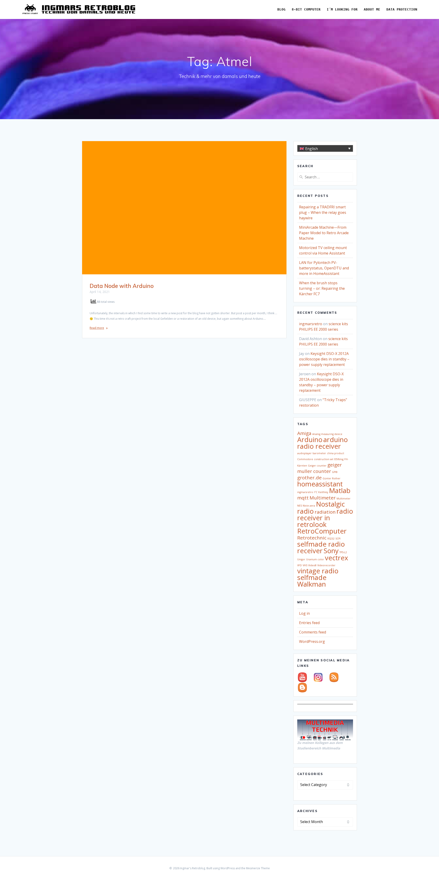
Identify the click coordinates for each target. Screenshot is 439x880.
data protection (401, 9)
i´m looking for (342, 9)
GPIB (334, 472)
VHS (305, 565)
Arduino (309, 439)
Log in (304, 613)
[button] (325, 148)
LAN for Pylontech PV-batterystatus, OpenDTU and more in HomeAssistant (324, 268)
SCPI (337, 538)
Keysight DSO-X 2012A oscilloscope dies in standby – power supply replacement (324, 359)
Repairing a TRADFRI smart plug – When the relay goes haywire (322, 212)
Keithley (323, 492)
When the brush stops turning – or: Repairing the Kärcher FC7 (322, 288)
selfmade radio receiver (321, 547)
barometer (319, 453)
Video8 (312, 565)
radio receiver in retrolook (325, 518)
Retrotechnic (312, 537)
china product (335, 453)
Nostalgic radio (321, 507)
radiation (325, 512)
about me (372, 9)
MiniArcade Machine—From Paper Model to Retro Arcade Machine (324, 233)
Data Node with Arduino (122, 285)
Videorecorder (326, 565)
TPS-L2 (343, 552)
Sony (331, 550)
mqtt (303, 497)
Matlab (340, 490)
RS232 (331, 538)
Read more (97, 328)
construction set (323, 459)
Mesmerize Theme (258, 868)
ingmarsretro (310, 323)
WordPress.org (312, 641)
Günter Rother (331, 478)
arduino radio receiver (322, 443)
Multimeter (323, 497)
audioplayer (304, 453)
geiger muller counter (319, 467)
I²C (315, 492)
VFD (299, 565)
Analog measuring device (327, 434)
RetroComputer (322, 531)
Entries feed (309, 622)
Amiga (304, 433)
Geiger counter (317, 465)
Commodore (305, 459)
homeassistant (320, 483)
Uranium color (315, 559)
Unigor (301, 559)
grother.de (309, 477)
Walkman (311, 584)
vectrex (336, 557)
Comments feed (312, 632)
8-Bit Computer (306, 9)
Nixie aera (309, 505)
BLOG (281, 9)
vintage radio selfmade (317, 574)
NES (299, 505)
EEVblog (338, 459)
